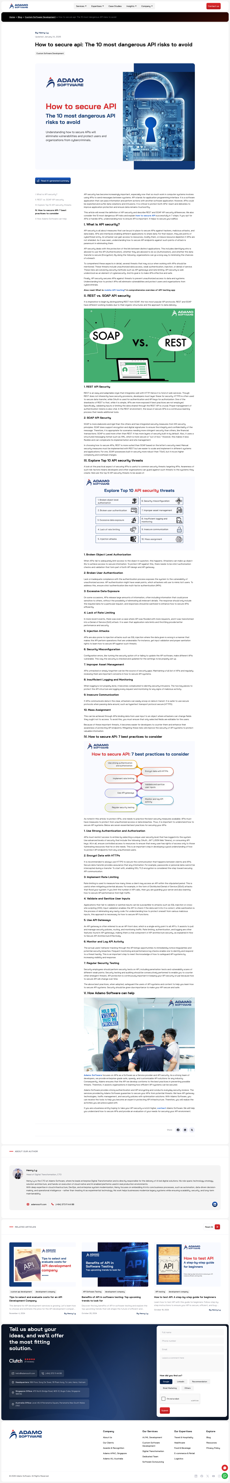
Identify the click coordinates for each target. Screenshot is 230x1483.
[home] (25, 1434)
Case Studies (115, 6)
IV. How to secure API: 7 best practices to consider (50, 212)
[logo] (18, 6)
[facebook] (201, 1476)
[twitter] (207, 1476)
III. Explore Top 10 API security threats (53, 205)
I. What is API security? (46, 194)
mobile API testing (114, 290)
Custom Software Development (40, 17)
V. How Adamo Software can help (51, 218)
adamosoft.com (38, 1204)
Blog (20, 17)
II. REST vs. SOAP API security (49, 199)
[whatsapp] (225, 1476)
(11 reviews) (29, 1361)
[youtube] (213, 1476)
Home (12, 17)
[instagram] (219, 1476)
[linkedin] (196, 1476)
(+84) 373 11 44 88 (65, 1204)
